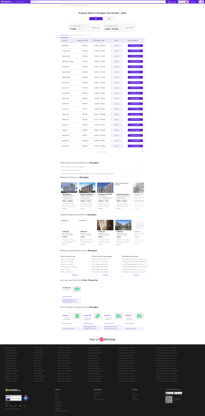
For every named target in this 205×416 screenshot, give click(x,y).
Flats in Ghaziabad (39, 381)
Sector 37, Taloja (67, 61)
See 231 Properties (135, 50)
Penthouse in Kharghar (67, 272)
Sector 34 (65, 109)
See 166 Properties (135, 66)
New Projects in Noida (93, 365)
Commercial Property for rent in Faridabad (166, 378)
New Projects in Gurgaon (94, 363)
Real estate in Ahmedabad (11, 371)
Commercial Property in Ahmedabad (127, 371)
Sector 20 (65, 66)
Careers (57, 393)
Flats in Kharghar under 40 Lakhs (100, 264)
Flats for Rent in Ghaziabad (64, 381)
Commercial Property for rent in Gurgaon (166, 363)
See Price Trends (67, 296)
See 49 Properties (135, 146)
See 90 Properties (135, 98)
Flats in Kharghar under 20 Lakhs (100, 259)
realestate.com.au (98, 393)
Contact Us (57, 406)
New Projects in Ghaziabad (94, 381)
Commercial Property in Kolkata (126, 368)
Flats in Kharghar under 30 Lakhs (100, 261)
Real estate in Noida (10, 365)
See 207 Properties (135, 56)
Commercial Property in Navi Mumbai (127, 376)
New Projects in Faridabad (94, 378)
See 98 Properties (135, 93)
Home (61, 5)
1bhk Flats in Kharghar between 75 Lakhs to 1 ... (134, 269)
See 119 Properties (135, 77)
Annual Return (58, 401)
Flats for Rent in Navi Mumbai (65, 376)
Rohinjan (65, 45)
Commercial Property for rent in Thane (166, 373)
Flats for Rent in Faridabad (64, 378)
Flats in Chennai (38, 358)
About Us (57, 395)
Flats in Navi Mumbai (39, 376)
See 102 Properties (135, 82)
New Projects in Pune (93, 355)
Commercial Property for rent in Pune (165, 355)
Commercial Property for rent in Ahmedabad (167, 371)
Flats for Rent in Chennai (64, 358)
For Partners (58, 397)
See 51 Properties (135, 140)
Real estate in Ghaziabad (11, 381)
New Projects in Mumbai (94, 347)
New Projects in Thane (93, 373)
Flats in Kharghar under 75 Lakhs (100, 269)
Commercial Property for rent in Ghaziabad (167, 381)
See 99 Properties (135, 87)
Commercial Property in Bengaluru (126, 350)
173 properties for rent (90, 328)
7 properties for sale (130, 328)
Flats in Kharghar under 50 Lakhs (100, 266)
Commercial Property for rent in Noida (165, 365)
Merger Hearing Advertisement (62, 410)
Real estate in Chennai (10, 358)
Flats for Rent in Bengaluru (64, 350)
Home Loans (135, 395)
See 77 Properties (135, 109)
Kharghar (73, 5)
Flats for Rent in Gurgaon (64, 363)
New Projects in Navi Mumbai (95, 376)
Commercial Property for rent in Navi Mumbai (167, 376)
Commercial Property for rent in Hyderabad (167, 353)
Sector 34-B (66, 72)
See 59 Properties (135, 124)
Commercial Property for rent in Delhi (165, 360)
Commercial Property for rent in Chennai (166, 358)
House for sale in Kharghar (67, 259)
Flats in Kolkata (38, 368)
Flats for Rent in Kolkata (64, 368)
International (135, 399)
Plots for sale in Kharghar (67, 261)
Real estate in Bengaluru (11, 350)
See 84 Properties (135, 103)
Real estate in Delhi (10, 360)
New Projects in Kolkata (94, 368)
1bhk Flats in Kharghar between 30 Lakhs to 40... (134, 261)
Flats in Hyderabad (39, 353)
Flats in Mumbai (38, 347)
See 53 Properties (135, 135)
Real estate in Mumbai (10, 347)
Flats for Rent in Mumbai (64, 347)
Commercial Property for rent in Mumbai (166, 347)
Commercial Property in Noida (125, 365)
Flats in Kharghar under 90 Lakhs (100, 272)
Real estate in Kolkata (10, 368)
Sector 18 (65, 146)
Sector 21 (65, 103)
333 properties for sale (90, 326)
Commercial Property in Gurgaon (126, 363)
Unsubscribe (58, 408)
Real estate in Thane (10, 373)
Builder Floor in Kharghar (67, 264)
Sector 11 (65, 124)
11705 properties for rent (69, 301)
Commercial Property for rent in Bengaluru (167, 350)
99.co (95, 397)
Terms (56, 399)
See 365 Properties (135, 45)
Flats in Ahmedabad (39, 371)
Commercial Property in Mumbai (126, 347)
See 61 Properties (135, 119)
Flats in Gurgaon (38, 363)
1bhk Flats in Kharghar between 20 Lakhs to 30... (134, 259)
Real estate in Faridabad (11, 378)
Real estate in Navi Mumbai (12, 376)
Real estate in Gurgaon (11, 363)
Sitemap (134, 397)
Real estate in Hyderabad (11, 353)
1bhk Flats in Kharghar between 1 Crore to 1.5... (134, 272)
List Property (183, 1)
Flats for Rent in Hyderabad (65, 353)
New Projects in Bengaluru (94, 350)
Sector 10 (65, 87)
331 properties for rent (110, 328)
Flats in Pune (37, 355)
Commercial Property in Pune (125, 355)
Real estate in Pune (10, 355)
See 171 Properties (135, 61)
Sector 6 (65, 130)
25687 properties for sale (70, 300)
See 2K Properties (129, 27)
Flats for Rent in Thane (63, 373)
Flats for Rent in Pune (63, 355)
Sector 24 (65, 140)
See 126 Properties (135, 72)
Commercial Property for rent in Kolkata (166, 368)
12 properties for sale (68, 328)
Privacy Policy (58, 404)
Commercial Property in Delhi (125, 360)
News (133, 393)
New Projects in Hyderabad (95, 353)
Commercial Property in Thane (125, 373)
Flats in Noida (37, 365)
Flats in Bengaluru (39, 350)
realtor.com (96, 395)
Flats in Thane (37, 373)
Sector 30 (65, 135)
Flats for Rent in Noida (63, 365)
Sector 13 (65, 119)
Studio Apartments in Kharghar (69, 266)
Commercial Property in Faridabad (126, 378)
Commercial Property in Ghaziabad (126, 381)
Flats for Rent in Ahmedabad (65, 371)
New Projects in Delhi (93, 360)
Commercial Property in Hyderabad (127, 353)
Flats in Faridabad (38, 378)
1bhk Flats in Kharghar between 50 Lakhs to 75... (134, 266)
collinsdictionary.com (99, 399)
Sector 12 (65, 82)
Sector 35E (66, 77)
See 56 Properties (135, 130)
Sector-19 (65, 114)
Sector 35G (66, 56)
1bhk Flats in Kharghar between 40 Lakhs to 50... (134, 264)
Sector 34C (66, 93)
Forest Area (66, 51)
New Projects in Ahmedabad (95, 371)
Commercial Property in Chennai (126, 358)
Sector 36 (65, 98)
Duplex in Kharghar (66, 269)
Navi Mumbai (67, 5)
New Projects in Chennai (94, 358)
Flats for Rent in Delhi (63, 360)
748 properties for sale (110, 326)
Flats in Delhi (37, 360)
